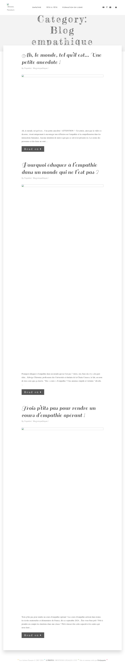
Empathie (36, 7)
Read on (31, 149)
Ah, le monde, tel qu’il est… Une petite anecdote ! (61, 59)
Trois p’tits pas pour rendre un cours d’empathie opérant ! (58, 412)
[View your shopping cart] (115, 7)
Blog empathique (40, 68)
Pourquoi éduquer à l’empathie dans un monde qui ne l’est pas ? (60, 169)
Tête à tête (51, 7)
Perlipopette (102, 660)
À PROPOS (50, 660)
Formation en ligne (72, 7)
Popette (27, 68)
